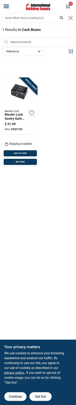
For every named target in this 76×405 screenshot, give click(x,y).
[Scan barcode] (70, 17)
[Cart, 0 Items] (68, 6)
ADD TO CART (20, 153)
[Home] (38, 7)
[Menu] (6, 6)
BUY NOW (20, 162)
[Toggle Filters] (71, 51)
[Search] (62, 17)
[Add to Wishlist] (31, 113)
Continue (15, 396)
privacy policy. (14, 373)
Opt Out (40, 396)
